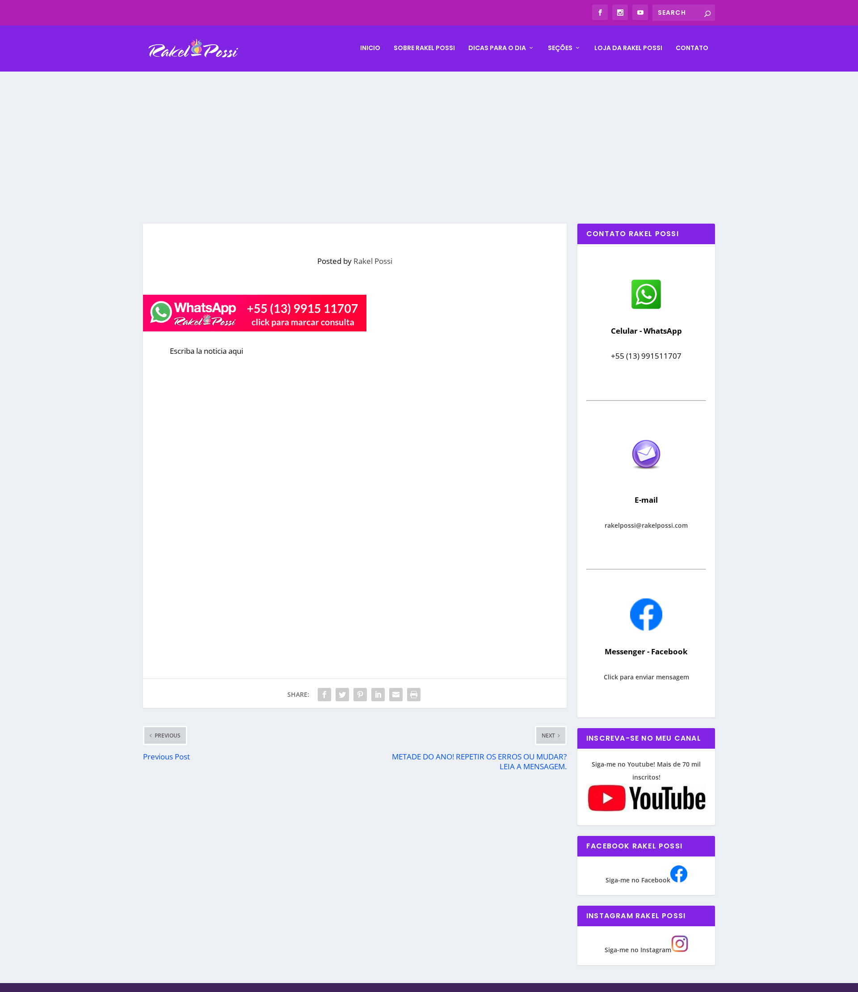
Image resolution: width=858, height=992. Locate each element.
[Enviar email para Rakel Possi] (646, 476)
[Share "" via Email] (396, 695)
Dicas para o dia (497, 48)
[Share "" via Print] (414, 695)
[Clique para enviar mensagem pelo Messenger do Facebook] (646, 628)
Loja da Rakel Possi (628, 48)
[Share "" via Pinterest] (360, 695)
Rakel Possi (372, 261)
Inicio (370, 48)
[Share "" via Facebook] (324, 695)
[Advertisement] (429, 138)
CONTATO (692, 48)
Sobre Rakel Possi (424, 48)
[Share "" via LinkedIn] (378, 695)
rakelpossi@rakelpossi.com (646, 525)
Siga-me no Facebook (638, 880)
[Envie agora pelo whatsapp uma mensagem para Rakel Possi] (646, 308)
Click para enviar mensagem (646, 677)
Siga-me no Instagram (638, 949)
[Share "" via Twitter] (342, 695)
